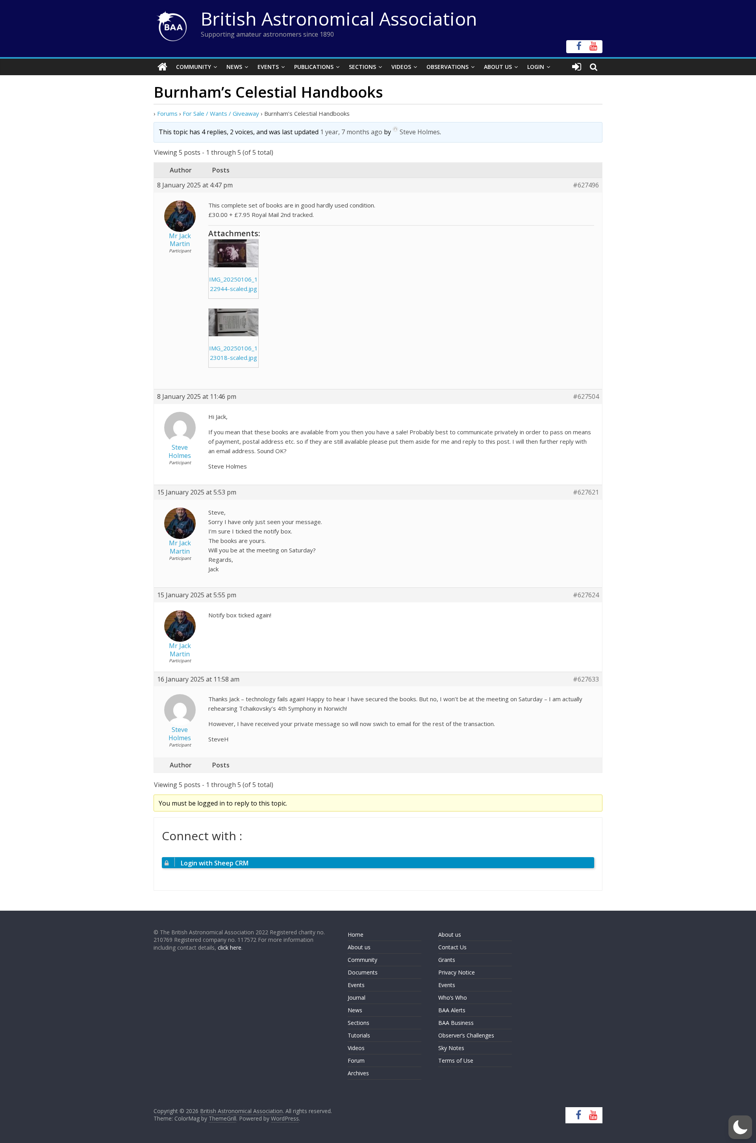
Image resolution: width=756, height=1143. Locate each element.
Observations (447, 66)
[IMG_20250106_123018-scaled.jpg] (233, 323)
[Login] (576, 67)
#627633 (586, 679)
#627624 (586, 595)
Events (268, 66)
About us (359, 947)
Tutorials (359, 1035)
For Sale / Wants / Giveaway (221, 113)
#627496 (586, 185)
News (234, 66)
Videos (401, 66)
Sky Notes (451, 1048)
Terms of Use (455, 1060)
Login (535, 66)
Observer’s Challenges (466, 1035)
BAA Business (456, 1022)
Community (193, 66)
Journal (356, 997)
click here (229, 947)
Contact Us (452, 947)
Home (355, 934)
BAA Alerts (451, 1010)
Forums (167, 113)
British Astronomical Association (339, 18)
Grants (446, 959)
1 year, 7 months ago (351, 132)
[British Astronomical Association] (162, 67)
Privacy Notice (456, 972)
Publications (314, 66)
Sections (362, 66)
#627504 (586, 397)
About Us (498, 66)
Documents (363, 972)
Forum (356, 1060)
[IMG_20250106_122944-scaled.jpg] (233, 253)
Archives (358, 1073)
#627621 (586, 492)
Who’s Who (452, 997)
